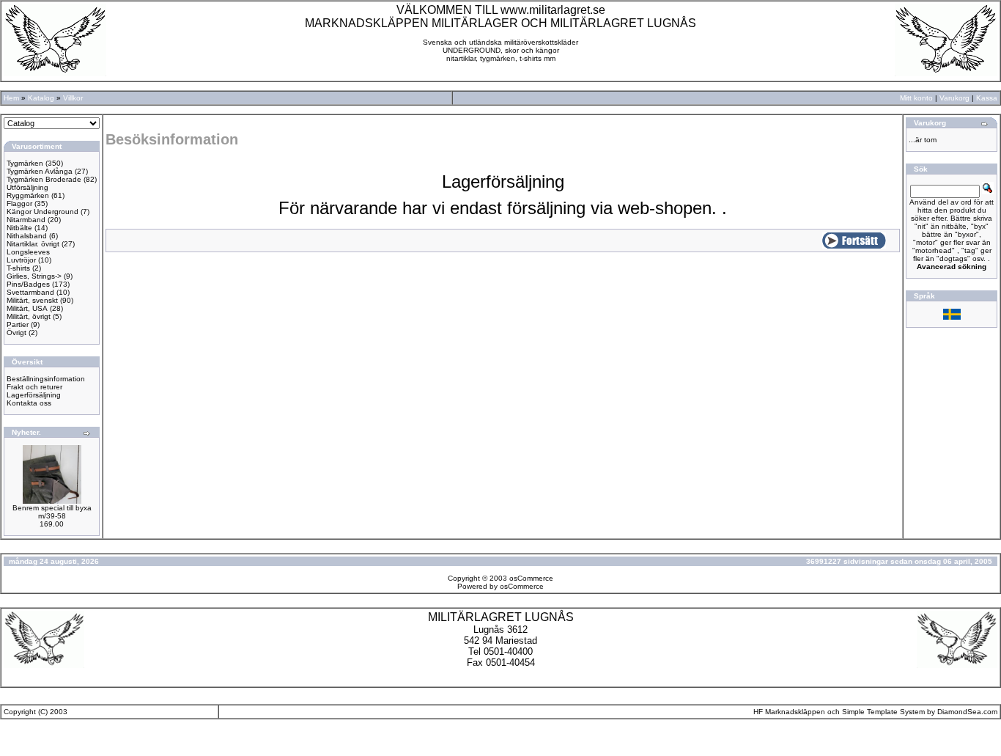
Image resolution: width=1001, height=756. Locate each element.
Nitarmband (26, 220)
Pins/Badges (28, 284)
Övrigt (16, 333)
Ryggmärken (28, 195)
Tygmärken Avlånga (40, 171)
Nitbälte (19, 228)
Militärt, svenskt (32, 300)
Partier (18, 324)
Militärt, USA (27, 308)
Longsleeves (28, 252)
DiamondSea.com (967, 712)
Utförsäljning (27, 187)
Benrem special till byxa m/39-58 (52, 512)
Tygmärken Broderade (44, 179)
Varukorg (954, 98)
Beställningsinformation (46, 379)
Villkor (73, 98)
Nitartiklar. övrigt (33, 244)
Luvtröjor (21, 260)
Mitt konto (916, 98)
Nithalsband (27, 236)
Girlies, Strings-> (34, 276)
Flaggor (19, 203)
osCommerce (531, 578)
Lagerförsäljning (34, 395)
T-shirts (18, 268)
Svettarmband (30, 292)
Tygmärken (25, 163)
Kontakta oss (29, 403)
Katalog (41, 98)
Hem (11, 98)
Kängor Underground (42, 212)
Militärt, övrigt (29, 316)
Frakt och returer (34, 387)
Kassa (986, 98)
